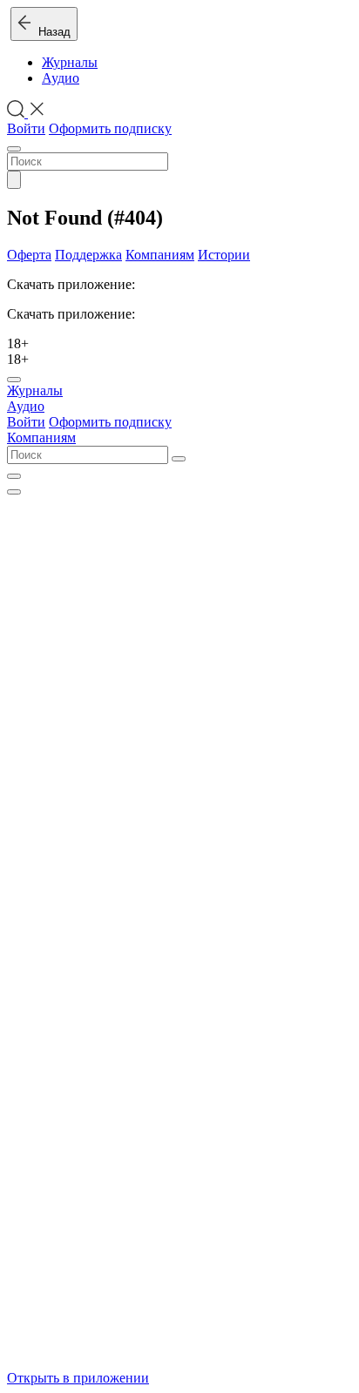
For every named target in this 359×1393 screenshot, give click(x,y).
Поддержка (88, 254)
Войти (26, 128)
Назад (51, 31)
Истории (224, 254)
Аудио (60, 78)
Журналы (70, 62)
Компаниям (159, 254)
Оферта (29, 254)
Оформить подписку (110, 128)
